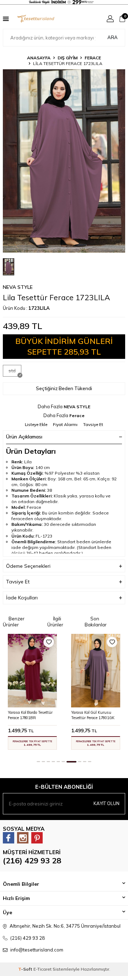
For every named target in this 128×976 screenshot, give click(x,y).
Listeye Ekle (36, 424)
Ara (112, 37)
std (12, 370)
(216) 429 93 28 (32, 861)
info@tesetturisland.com (36, 950)
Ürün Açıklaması (24, 436)
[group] (64, 161)
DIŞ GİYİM (68, 57)
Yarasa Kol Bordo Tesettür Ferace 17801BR (30, 715)
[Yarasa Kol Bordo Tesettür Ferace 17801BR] (32, 670)
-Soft (25, 969)
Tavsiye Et (93, 424)
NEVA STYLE (18, 287)
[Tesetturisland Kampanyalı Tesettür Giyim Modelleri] (64, 3)
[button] (38, 761)
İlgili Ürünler (55, 621)
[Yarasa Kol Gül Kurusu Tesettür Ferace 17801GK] (95, 670)
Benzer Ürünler (14, 621)
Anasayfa (38, 57)
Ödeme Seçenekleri (28, 566)
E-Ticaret (42, 969)
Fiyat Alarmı (65, 424)
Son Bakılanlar (96, 621)
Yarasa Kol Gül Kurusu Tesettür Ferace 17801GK (92, 715)
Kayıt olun (106, 803)
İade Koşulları (22, 597)
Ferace (93, 57)
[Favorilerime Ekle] (48, 642)
